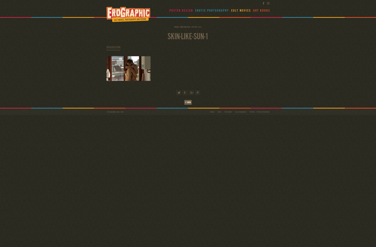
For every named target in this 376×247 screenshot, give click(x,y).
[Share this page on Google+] (191, 93)
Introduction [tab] (113, 47)
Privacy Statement (263, 111)
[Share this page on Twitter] (179, 93)
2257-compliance (240, 111)
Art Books (261, 11)
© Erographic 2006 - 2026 (115, 111)
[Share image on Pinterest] (197, 93)
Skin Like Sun (185, 26)
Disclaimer (228, 111)
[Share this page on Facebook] (185, 93)
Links (219, 111)
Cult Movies (241, 11)
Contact (252, 111)
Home (176, 26)
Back (188, 102)
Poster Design (181, 11)
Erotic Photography (212, 11)
